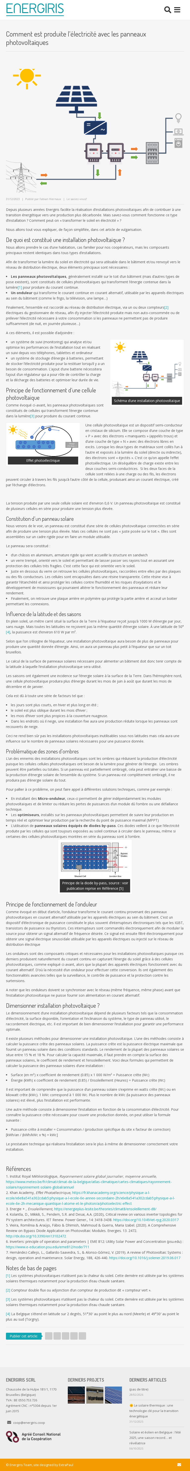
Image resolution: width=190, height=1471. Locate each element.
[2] (166, 307)
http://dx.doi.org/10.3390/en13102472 (36, 1236)
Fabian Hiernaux (50, 199)
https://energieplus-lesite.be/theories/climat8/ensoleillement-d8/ (105, 1209)
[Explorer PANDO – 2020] (113, 1395)
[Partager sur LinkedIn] (65, 1336)
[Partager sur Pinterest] (82, 1336)
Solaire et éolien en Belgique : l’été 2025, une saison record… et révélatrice (155, 1437)
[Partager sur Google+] (74, 1336)
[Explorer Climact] (76, 1395)
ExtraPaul (66, 1465)
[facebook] (168, 1465)
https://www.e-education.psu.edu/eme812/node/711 (47, 1247)
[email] (179, 1465)
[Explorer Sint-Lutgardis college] (94, 1395)
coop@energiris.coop (29, 1422)
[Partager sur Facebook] (57, 1336)
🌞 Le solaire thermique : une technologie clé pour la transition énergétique (153, 1410)
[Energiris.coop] (35, 10)
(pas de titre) (138, 1389)
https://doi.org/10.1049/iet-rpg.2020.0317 (146, 1219)
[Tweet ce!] (48, 1336)
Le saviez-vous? (77, 199)
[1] (20, 287)
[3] (32, 416)
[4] (8, 632)
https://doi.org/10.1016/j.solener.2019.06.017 (144, 1257)
